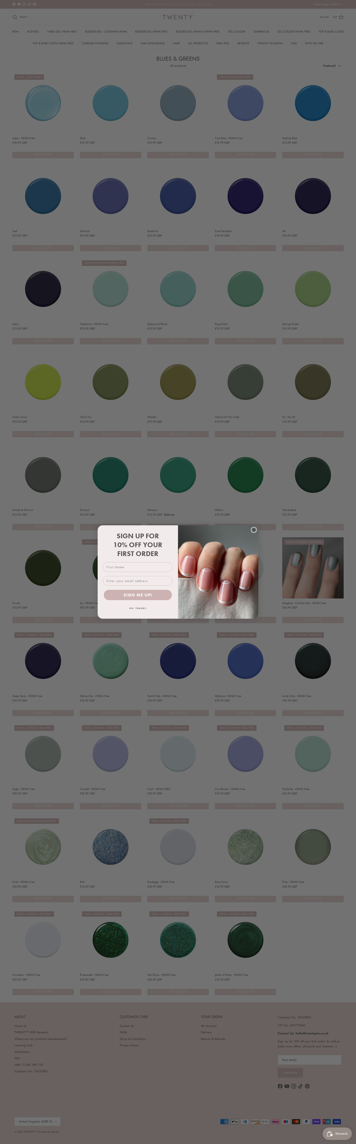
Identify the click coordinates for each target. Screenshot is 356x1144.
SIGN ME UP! (138, 595)
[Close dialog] (253, 529)
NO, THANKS (137, 608)
